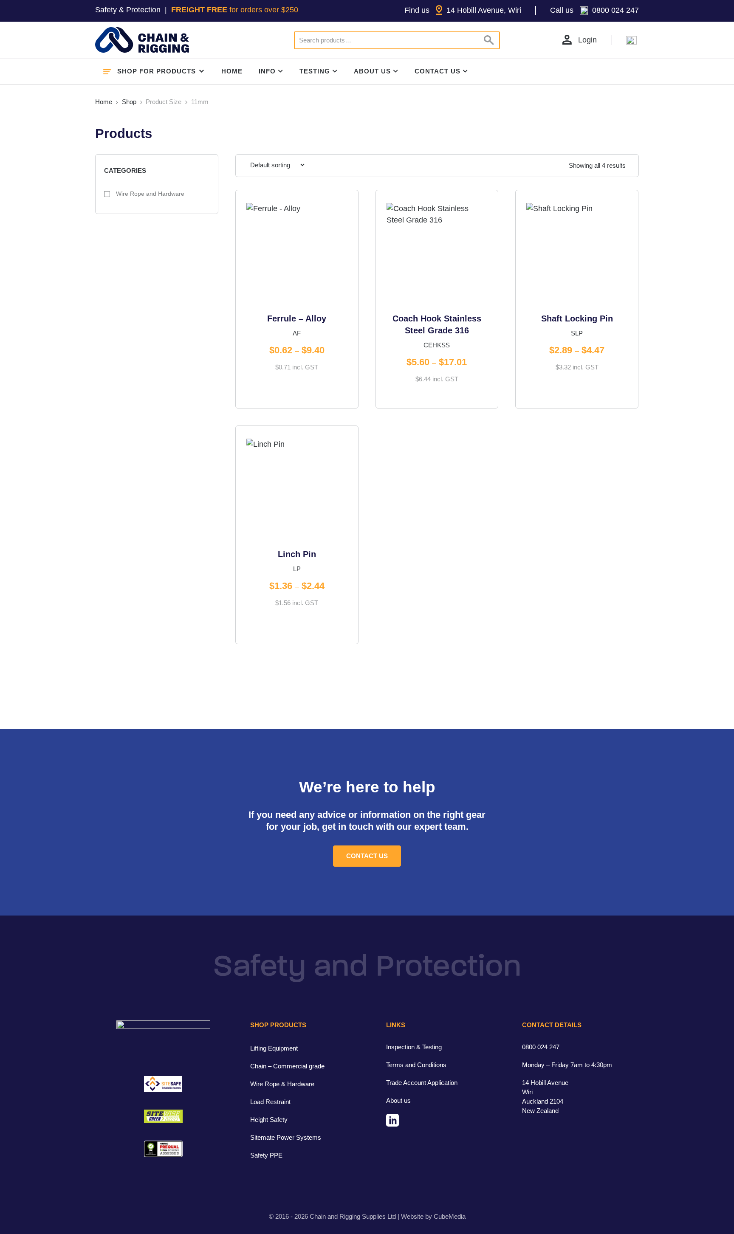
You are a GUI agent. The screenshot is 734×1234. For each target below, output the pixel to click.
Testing (314, 71)
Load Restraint (270, 1101)
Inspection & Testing (414, 1047)
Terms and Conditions (416, 1064)
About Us (372, 71)
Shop (129, 101)
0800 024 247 (540, 1047)
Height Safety (269, 1119)
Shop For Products (156, 71)
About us (398, 1100)
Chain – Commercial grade (287, 1066)
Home (232, 71)
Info (267, 71)
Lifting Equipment (274, 1048)
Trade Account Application (421, 1082)
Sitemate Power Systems (285, 1137)
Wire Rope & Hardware (282, 1083)
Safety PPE (266, 1155)
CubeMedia (450, 1216)
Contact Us (437, 71)
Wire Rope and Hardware (149, 193)
